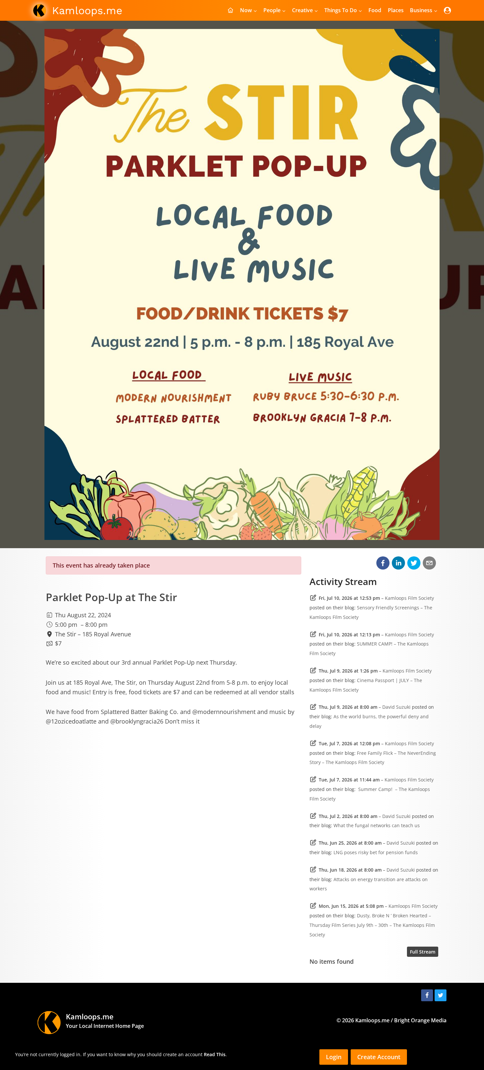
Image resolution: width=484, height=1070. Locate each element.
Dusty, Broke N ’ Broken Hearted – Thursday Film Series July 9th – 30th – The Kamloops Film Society (372, 925)
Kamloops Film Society (409, 598)
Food (374, 10)
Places (396, 10)
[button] (383, 563)
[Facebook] (427, 995)
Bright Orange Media (420, 1020)
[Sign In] (447, 10)
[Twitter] (440, 995)
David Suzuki (396, 707)
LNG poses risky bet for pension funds (376, 852)
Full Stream (422, 952)
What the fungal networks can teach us (377, 825)
